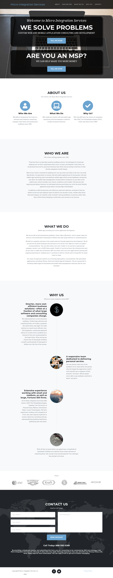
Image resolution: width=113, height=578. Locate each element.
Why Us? (89, 4)
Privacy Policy (88, 571)
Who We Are (67, 4)
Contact (98, 4)
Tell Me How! (56, 69)
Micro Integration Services (28, 4)
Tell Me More (56, 41)
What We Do (79, 4)
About (57, 4)
